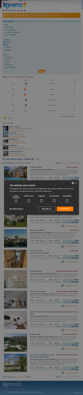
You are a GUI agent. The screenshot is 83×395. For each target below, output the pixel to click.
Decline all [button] (46, 209)
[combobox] (73, 183)
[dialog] (41, 197)
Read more (47, 191)
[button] (16, 209)
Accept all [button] (65, 209)
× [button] (75, 183)
